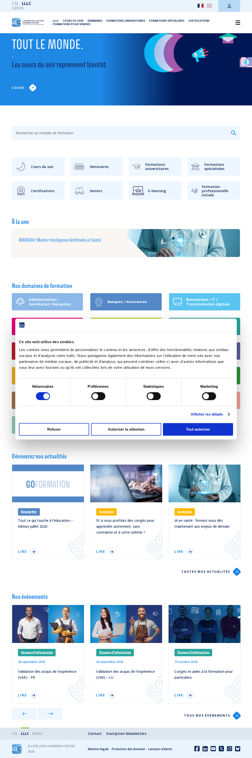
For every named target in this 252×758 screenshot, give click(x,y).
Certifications (198, 20)
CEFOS (18, 8)
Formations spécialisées (166, 20)
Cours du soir (73, 20)
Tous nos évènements (207, 715)
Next (50, 714)
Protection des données (128, 749)
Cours (19, 88)
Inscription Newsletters (126, 733)
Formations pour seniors (71, 24)
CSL (15, 3)
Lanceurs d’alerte (160, 749)
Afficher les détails (207, 414)
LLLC (26, 3)
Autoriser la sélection (126, 429)
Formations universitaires (125, 20)
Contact (95, 733)
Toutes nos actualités (205, 571)
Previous (24, 714)
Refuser (54, 429)
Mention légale (98, 749)
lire (22, 552)
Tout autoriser (198, 429)
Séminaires (94, 20)
